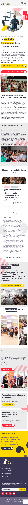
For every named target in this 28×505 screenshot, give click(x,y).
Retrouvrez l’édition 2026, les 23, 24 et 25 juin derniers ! (13, 66)
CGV (10, 503)
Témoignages (5, 479)
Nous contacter (7, 369)
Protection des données (14, 501)
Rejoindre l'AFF (6, 471)
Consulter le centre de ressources (12, 285)
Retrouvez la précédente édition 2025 (13, 72)
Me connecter (6, 473)
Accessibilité (16, 503)
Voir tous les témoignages (13, 257)
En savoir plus (6, 448)
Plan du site (5, 476)
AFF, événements (5, 36)
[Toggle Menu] (25, 2)
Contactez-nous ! (7, 468)
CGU (22, 501)
